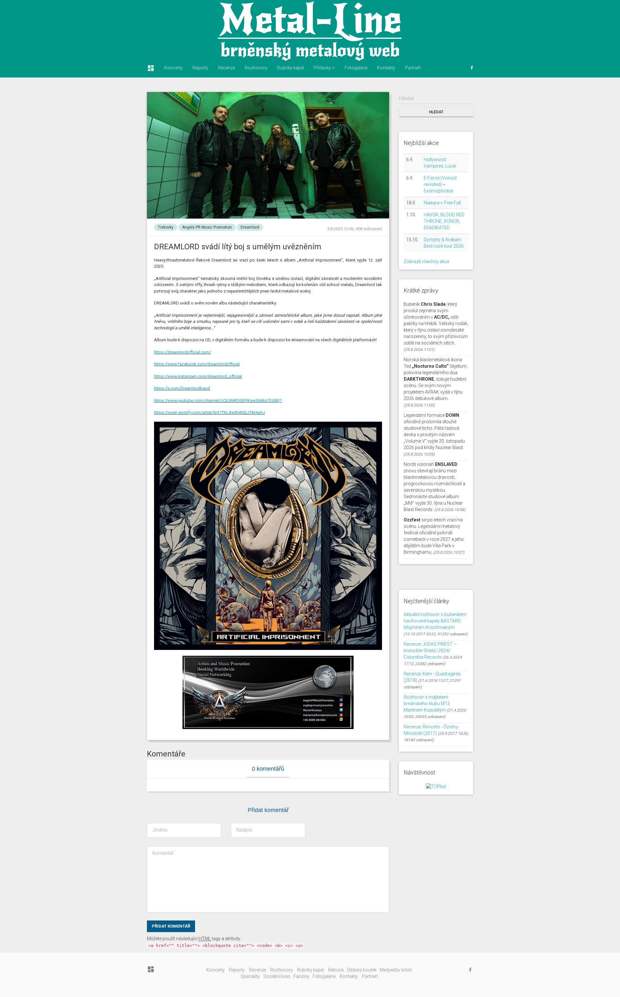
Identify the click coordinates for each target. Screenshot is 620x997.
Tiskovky (165, 227)
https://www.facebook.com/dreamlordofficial (197, 364)
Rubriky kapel (290, 67)
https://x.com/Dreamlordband (182, 388)
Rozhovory (256, 67)
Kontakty (386, 67)
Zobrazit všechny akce (426, 261)
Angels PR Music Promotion (207, 227)
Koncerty (173, 67)
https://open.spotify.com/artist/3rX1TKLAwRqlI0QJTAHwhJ (209, 412)
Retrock (336, 969)
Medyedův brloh (396, 969)
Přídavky (323, 67)
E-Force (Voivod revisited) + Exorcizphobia (440, 184)
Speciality (250, 976)
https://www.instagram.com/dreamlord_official (198, 376)
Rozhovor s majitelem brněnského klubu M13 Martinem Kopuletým (427, 703)
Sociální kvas (276, 976)
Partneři (413, 67)
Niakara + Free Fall (442, 202)
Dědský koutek (362, 969)
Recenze (226, 67)
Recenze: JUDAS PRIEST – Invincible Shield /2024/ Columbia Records (430, 651)
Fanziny (301, 976)
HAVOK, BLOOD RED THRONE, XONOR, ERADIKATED (444, 221)
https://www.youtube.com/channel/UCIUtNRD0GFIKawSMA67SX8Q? (218, 400)
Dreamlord (250, 227)
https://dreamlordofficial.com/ (182, 352)
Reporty (200, 67)
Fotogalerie (356, 67)
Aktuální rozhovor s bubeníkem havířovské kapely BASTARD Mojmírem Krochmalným (435, 621)
